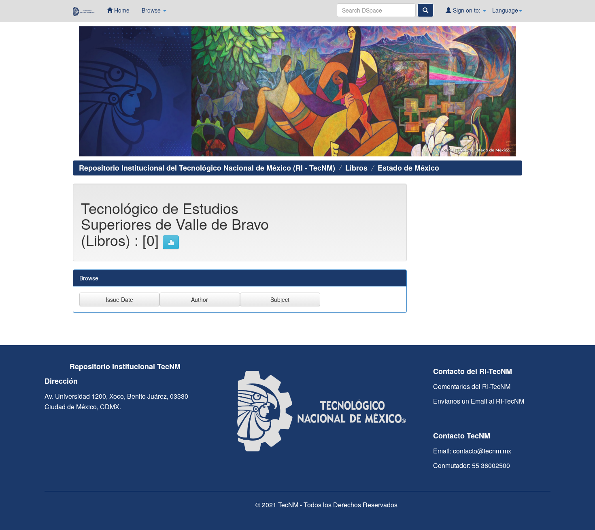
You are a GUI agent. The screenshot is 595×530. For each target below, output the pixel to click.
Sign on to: (466, 10)
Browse (152, 10)
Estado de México (408, 167)
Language (505, 10)
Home (121, 10)
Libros (356, 167)
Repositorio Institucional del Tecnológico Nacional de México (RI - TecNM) (207, 167)
